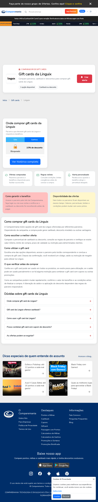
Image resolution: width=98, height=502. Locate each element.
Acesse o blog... (85, 356)
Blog (71, 422)
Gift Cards (34, 19)
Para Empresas (25, 422)
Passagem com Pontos (77, 19)
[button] (83, 11)
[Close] (93, 479)
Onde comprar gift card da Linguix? (22, 301)
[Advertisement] (49, 46)
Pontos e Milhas (19, 19)
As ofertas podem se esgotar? (20, 335)
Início (5, 100)
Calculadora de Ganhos (51, 437)
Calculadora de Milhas (63, 19)
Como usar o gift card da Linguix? (21, 318)
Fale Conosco (75, 415)
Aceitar (57, 496)
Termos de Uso (25, 429)
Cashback (27, 19)
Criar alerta (85, 79)
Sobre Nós (23, 418)
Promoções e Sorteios (50, 440)
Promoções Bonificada (50, 444)
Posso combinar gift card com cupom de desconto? (29, 327)
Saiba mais (57, 491)
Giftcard (44, 426)
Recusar (66, 496)
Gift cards (15, 100)
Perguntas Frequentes (78, 419)
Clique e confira (73, 3)
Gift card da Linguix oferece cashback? (23, 309)
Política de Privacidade (28, 425)
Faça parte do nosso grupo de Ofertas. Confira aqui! (37, 3)
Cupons (40, 19)
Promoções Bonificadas (50, 19)
